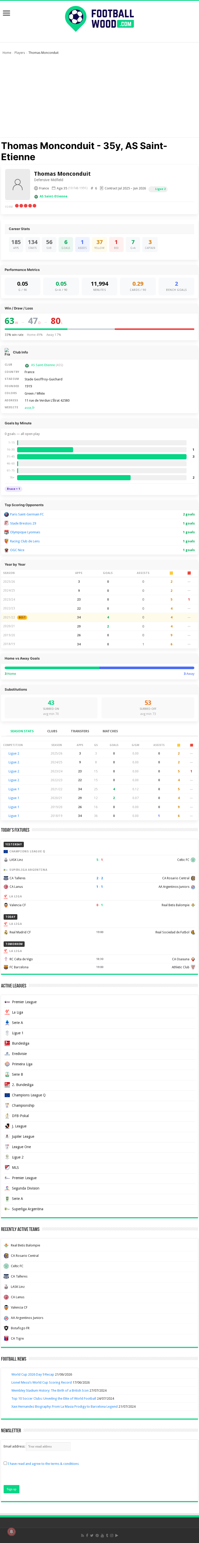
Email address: (15, 1446)
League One (21, 1147)
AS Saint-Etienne (53, 196)
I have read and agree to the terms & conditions (43, 1464)
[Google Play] (117, 1535)
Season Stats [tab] (22, 731)
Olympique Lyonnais (25, 532)
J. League (19, 1126)
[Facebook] (87, 1535)
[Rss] (82, 1535)
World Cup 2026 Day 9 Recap (32, 1374)
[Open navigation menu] (6, 13)
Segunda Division (25, 1188)
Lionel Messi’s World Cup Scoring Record (41, 1382)
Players (20, 53)
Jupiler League (23, 1136)
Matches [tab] (110, 731)
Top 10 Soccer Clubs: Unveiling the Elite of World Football (53, 1398)
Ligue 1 (14, 789)
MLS (15, 1167)
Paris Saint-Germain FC (27, 514)
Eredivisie (19, 1054)
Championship (23, 1105)
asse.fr (30, 408)
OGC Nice (17, 550)
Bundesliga (20, 1043)
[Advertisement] (99, 98)
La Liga (17, 1012)
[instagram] (112, 1535)
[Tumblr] (107, 1535)
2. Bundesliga (22, 1085)
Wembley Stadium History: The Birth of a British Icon (50, 1390)
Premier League (24, 1002)
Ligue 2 (160, 189)
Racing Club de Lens (25, 541)
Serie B (17, 1074)
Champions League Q (29, 1095)
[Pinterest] (97, 1535)
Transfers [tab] (80, 731)
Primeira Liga (22, 1064)
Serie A (17, 1023)
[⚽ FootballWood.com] (99, 18)
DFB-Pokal (20, 1116)
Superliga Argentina (27, 1209)
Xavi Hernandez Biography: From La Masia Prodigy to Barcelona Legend (64, 1406)
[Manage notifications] (11, 1531)
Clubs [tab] (52, 731)
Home (7, 53)
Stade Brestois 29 (23, 523)
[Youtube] (102, 1535)
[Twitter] (92, 1535)
